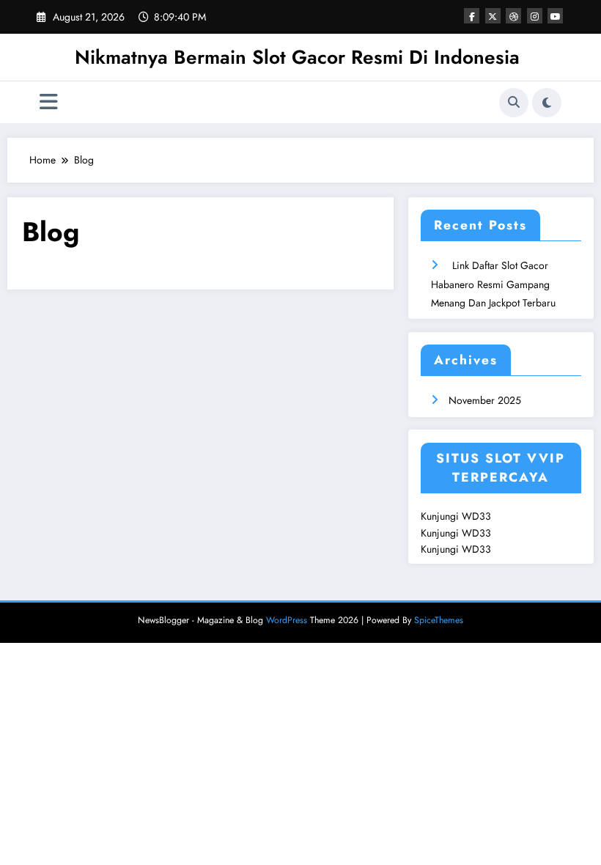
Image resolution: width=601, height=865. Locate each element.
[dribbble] (513, 15)
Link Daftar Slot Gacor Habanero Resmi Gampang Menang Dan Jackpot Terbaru (493, 283)
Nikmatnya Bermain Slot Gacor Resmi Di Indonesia (297, 57)
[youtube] (555, 15)
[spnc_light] (546, 102)
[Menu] (49, 102)
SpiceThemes (438, 620)
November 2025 (485, 400)
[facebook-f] (471, 15)
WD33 (476, 516)
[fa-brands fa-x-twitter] (493, 15)
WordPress (286, 620)
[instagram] (534, 15)
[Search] (513, 103)
